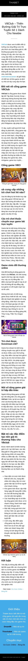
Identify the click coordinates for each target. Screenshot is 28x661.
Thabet (14, 2)
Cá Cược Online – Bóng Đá (14, 645)
